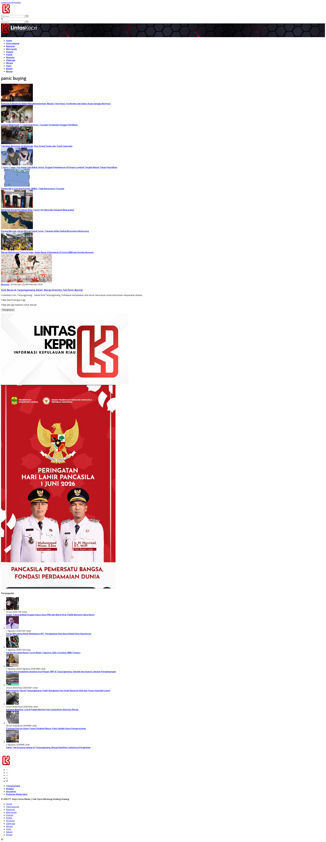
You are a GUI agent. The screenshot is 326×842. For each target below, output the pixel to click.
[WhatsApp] (7, 778)
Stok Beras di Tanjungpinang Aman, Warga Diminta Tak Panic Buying (42, 289)
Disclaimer (11, 791)
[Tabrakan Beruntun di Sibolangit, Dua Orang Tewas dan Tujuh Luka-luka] (17, 143)
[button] (27, 16)
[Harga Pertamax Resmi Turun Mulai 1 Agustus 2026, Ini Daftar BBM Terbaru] (12, 647)
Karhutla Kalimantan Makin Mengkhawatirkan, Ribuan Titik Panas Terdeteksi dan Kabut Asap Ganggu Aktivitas (56, 103)
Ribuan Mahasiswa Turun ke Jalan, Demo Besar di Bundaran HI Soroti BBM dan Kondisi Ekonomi (47, 252)
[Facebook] (7, 769)
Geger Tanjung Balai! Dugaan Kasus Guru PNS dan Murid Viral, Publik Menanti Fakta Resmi (50, 614)
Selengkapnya (8, 310)
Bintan (9, 71)
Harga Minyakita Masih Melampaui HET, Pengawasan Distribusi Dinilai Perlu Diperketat (48, 633)
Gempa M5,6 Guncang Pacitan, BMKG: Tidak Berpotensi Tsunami (32, 188)
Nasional (10, 46)
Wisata (9, 63)
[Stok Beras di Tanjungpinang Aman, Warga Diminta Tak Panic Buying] (26, 281)
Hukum (9, 51)
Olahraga (10, 60)
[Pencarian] (2, 19)
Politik (9, 54)
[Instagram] (7, 772)
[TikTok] (7, 781)
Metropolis (11, 49)
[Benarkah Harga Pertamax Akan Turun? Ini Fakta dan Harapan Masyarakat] (17, 207)
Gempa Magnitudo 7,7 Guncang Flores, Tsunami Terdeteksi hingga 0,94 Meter (39, 124)
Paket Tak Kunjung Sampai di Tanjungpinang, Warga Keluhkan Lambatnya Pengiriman (48, 747)
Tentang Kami (13, 785)
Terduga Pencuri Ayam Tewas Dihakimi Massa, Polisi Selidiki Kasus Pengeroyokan (46, 728)
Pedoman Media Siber (17, 794)
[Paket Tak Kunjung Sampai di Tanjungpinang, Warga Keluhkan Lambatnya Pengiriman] (12, 741)
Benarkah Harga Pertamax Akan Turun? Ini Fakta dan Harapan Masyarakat (37, 209)
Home (9, 40)
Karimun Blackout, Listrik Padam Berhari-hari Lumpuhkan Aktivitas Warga (42, 709)
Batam (9, 68)
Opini (8, 65)
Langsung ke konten (11, 2)
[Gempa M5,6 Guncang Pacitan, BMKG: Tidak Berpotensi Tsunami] (17, 185)
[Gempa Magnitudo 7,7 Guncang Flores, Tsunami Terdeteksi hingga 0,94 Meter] (17, 122)
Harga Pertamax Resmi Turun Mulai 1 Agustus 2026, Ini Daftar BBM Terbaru (43, 652)
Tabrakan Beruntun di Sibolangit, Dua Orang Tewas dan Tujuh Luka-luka (36, 146)
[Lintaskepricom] (23, 13)
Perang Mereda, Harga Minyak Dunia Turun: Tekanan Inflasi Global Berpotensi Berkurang (45, 231)
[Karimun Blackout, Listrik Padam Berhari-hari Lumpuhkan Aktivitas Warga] (12, 704)
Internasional (12, 43)
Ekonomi (10, 57)
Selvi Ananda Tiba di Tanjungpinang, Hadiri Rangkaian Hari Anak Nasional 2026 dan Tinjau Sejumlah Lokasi (58, 690)
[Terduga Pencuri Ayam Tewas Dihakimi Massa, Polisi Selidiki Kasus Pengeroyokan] (12, 722)
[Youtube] (7, 775)
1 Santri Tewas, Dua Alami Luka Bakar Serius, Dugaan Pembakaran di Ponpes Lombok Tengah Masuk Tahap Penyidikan (59, 167)
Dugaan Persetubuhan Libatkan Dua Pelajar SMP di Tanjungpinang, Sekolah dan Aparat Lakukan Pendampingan (61, 671)
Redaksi (10, 788)
